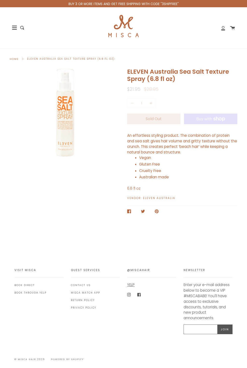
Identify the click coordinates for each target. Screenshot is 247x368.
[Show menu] (14, 28)
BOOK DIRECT (24, 285)
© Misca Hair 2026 (29, 359)
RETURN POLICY (83, 300)
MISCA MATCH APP (85, 292)
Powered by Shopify (67, 359)
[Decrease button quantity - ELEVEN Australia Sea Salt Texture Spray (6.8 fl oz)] (133, 103)
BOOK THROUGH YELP (30, 292)
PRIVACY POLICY (83, 307)
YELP (131, 284)
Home (14, 59)
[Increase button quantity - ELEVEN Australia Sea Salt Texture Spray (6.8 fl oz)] (150, 103)
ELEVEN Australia (159, 198)
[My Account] (220, 27)
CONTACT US (80, 285)
